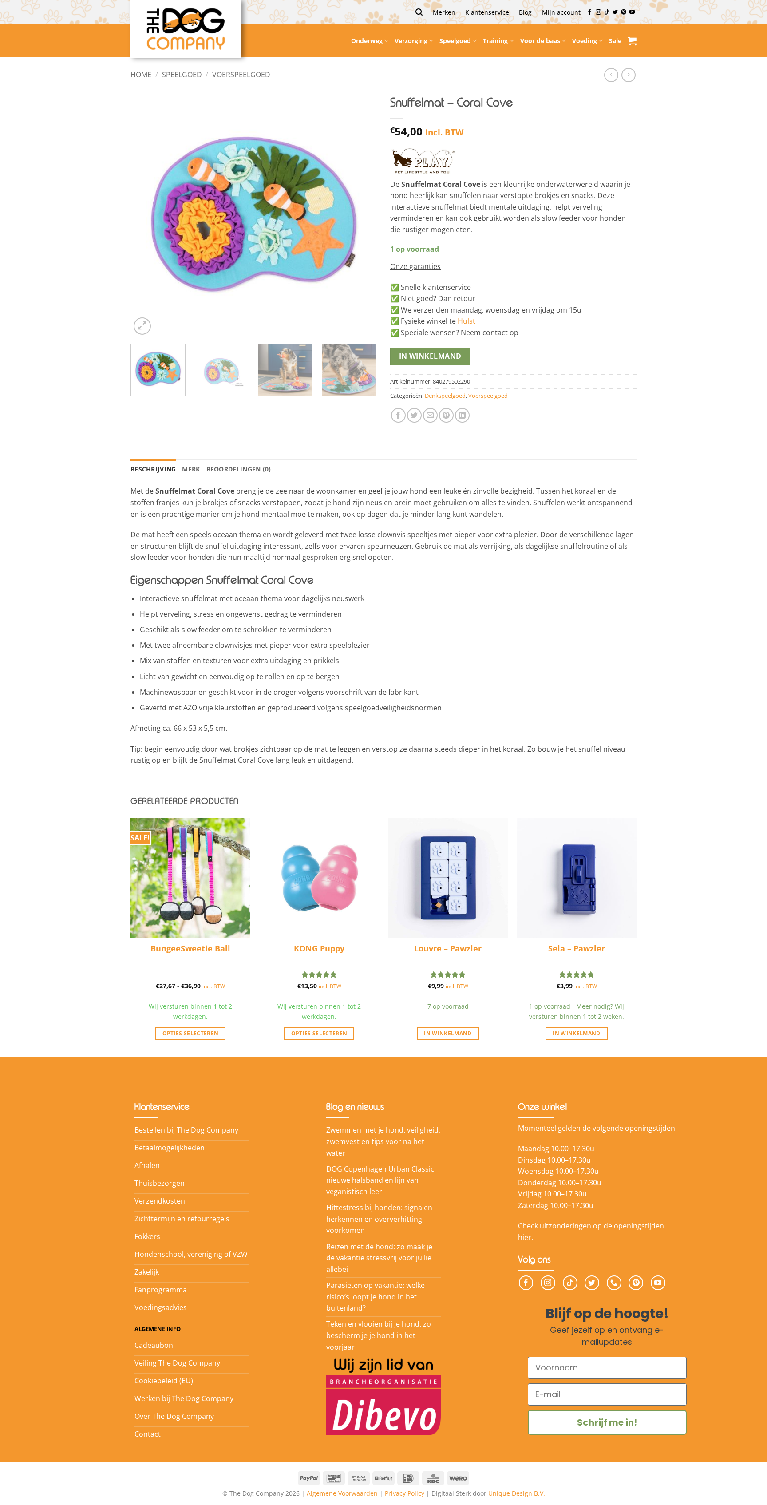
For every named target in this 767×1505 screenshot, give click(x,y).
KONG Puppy (319, 948)
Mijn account (561, 12)
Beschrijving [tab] (153, 469)
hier (524, 1237)
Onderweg (367, 40)
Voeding (584, 40)
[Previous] (146, 213)
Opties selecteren (190, 1033)
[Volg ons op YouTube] (632, 12)
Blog (525, 12)
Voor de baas (540, 40)
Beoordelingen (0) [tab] (238, 469)
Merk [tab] (191, 469)
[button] (419, 12)
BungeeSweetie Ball (190, 948)
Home (140, 74)
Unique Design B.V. (516, 1493)
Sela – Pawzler (576, 948)
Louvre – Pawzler (448, 948)
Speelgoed (455, 40)
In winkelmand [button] (448, 1033)
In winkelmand (430, 356)
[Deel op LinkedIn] (462, 415)
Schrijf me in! (607, 1422)
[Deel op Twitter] (414, 415)
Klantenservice (487, 12)
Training (495, 40)
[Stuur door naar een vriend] (430, 415)
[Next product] (611, 75)
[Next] (361, 213)
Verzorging (411, 40)
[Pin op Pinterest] (446, 415)
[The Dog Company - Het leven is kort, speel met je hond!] (185, 29)
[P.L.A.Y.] (423, 160)
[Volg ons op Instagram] (598, 12)
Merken (444, 12)
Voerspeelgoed (241, 74)
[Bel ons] (614, 1282)
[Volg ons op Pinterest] (623, 12)
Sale (615, 40)
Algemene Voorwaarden (342, 1493)
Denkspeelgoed (445, 396)
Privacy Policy (404, 1493)
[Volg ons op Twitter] (615, 12)
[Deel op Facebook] (398, 415)
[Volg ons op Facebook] (589, 12)
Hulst (466, 321)
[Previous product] (628, 75)
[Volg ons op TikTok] (606, 12)
